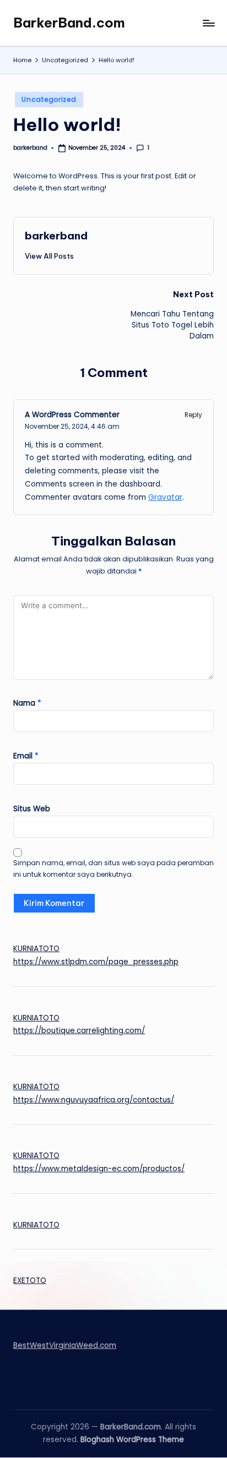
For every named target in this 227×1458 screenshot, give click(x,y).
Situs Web (31, 809)
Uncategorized (48, 99)
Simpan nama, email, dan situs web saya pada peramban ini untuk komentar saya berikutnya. (113, 868)
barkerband (56, 235)
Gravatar (165, 497)
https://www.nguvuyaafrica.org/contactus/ (93, 1100)
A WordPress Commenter (72, 414)
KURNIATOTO (36, 948)
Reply (193, 414)
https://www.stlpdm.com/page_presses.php (96, 962)
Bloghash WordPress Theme (132, 1439)
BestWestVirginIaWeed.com (64, 1345)
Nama (27, 703)
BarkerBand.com (69, 22)
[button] (49, 256)
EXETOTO (29, 1280)
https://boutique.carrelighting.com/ (79, 1030)
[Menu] (208, 23)
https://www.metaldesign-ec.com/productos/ (99, 1169)
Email (26, 756)
